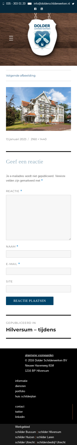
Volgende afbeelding (21, 75)
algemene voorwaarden (39, 355)
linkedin (20, 416)
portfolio (20, 391)
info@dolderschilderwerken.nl (52, 3)
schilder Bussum (25, 432)
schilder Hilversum (49, 432)
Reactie (14, 191)
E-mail (13, 264)
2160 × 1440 (39, 139)
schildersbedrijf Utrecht (51, 442)
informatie (21, 380)
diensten (20, 386)
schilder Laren (45, 437)
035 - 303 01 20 (15, 3)
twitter (19, 411)
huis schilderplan (25, 396)
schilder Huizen (24, 437)
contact (19, 406)
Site (9, 281)
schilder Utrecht (25, 442)
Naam (12, 246)
